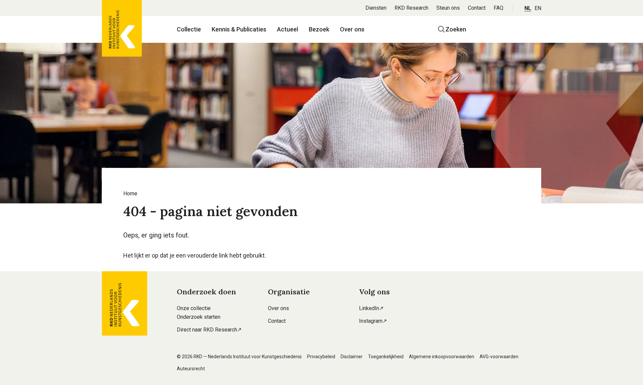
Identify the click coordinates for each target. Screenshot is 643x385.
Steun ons (448, 8)
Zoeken (455, 29)
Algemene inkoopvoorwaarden (441, 356)
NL (527, 8)
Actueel (287, 29)
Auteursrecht (191, 368)
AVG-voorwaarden (499, 356)
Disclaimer (352, 356)
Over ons (352, 29)
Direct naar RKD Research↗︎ (209, 329)
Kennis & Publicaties (239, 29)
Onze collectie (194, 308)
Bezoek (319, 29)
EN (537, 8)
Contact (477, 8)
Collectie (189, 29)
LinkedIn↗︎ (371, 308)
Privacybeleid (321, 356)
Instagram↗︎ (373, 321)
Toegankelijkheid (386, 356)
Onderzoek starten (198, 317)
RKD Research (411, 8)
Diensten (375, 8)
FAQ (498, 8)
